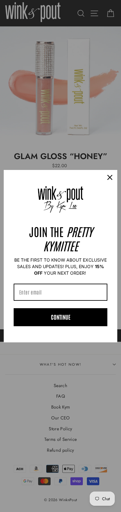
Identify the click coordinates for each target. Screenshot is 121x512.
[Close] (109, 177)
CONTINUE (60, 317)
